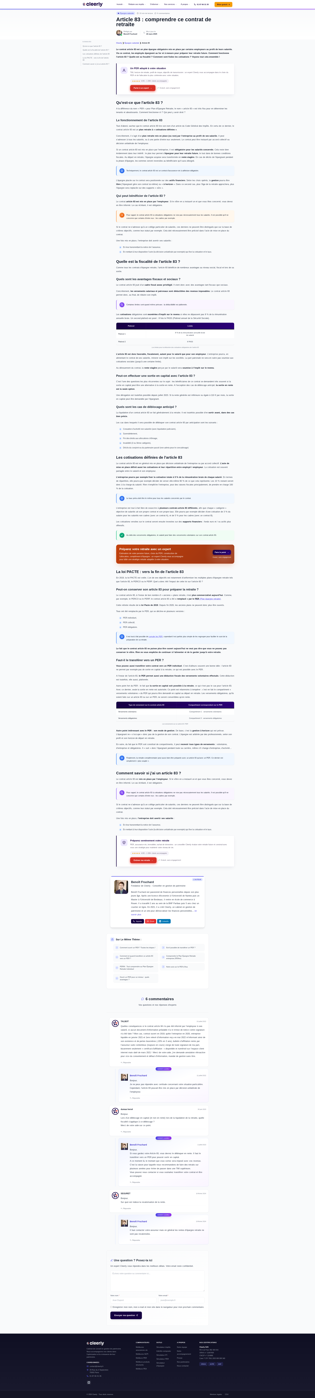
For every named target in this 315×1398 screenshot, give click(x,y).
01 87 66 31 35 (203, 4)
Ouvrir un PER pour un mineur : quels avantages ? (134, 978)
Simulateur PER (162, 1359)
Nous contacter (183, 1366)
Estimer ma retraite (143, 860)
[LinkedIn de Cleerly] (89, 1382)
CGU (226, 1394)
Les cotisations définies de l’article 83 (96, 54)
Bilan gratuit (223, 4)
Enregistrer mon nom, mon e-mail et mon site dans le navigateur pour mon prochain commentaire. (158, 1307)
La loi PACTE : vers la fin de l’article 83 (96, 59)
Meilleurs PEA (141, 1369)
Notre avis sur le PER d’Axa (177, 967)
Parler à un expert (143, 88)
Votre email (163, 1295)
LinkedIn (165, 921)
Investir (120, 4)
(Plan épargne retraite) (208, 599)
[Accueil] (93, 4)
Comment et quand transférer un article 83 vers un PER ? (136, 957)
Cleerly (119, 43)
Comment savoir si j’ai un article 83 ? (96, 64)
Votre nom (114, 1295)
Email (152, 921)
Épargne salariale (127, 13)
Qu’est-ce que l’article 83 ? (92, 46)
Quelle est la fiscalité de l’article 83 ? (96, 50)
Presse (179, 1358)
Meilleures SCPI (142, 1354)
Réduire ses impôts (136, 4)
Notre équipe (182, 1347)
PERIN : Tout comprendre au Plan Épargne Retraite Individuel (136, 968)
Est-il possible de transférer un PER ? (180, 948)
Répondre (127, 1062)
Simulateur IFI (161, 1355)
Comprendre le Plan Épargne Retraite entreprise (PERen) (181, 957)
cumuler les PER (156, 636)
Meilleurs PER (141, 1358)
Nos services (169, 4)
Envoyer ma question (124, 1315)
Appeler (139, 921)
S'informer (154, 4)
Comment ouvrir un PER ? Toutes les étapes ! (137, 948)
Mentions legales (216, 1394)
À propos (184, 4)
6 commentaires (163, 13)
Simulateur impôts (163, 1347)
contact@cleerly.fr (96, 1366)
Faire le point (222, 552)
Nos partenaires (183, 1362)
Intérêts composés (163, 1351)
